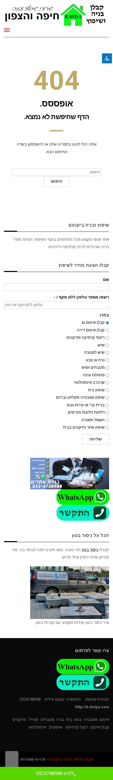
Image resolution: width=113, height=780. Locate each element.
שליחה (95, 439)
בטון (77, 719)
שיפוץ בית (96, 390)
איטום (104, 719)
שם (106, 280)
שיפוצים (55, 727)
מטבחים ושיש (93, 367)
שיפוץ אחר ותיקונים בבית (84, 427)
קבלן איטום (99, 727)
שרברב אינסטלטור (89, 382)
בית (69, 719)
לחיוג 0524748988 (55, 773)
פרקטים (19, 719)
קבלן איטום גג (93, 322)
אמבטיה (90, 719)
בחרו (104, 315)
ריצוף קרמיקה (76, 727)
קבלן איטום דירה (91, 330)
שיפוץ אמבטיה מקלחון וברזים (80, 397)
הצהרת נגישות (97, 699)
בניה (60, 719)
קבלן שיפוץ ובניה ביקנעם (71, 759)
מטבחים (47, 719)
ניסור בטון (90, 549)
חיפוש (56, 181)
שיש (101, 345)
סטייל (33, 719)
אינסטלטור (37, 727)
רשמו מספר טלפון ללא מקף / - (81, 297)
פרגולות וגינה (94, 375)
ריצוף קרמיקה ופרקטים (85, 337)
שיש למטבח (94, 352)
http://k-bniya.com (92, 707)
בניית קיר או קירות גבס (86, 405)
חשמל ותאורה (93, 420)
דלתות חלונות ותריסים (86, 412)
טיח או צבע (95, 360)
